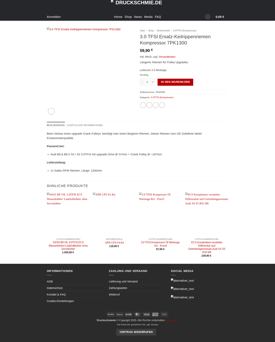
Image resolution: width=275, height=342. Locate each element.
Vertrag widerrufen (136, 332)
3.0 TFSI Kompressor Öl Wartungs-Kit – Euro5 (160, 244)
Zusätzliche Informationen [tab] (85, 125)
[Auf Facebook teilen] (143, 105)
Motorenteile (163, 30)
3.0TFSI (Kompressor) (184, 30)
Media (148, 16)
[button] (208, 17)
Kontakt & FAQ (56, 294)
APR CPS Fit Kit (114, 242)
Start (142, 30)
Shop (128, 16)
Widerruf (114, 294)
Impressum (172, 320)
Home (118, 16)
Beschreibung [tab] (56, 125)
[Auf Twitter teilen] (149, 105)
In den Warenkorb (175, 81)
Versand (154, 325)
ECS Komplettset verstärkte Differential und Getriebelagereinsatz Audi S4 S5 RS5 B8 (206, 247)
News (138, 16)
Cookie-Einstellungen (60, 301)
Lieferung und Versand (123, 281)
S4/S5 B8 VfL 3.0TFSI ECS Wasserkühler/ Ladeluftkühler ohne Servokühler (68, 245)
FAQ (158, 16)
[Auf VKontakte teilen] (162, 105)
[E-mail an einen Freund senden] (156, 105)
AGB (50, 281)
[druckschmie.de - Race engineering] (137, 6)
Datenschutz (55, 288)
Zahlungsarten (118, 288)
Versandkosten (167, 56)
